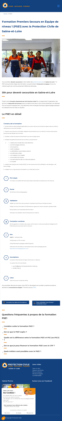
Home (5, 14)
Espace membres (37, 370)
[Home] (16, 6)
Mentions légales (37, 373)
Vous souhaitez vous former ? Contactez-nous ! (45, 303)
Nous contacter (37, 372)
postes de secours (38, 82)
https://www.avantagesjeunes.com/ (19, 248)
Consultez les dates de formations (16, 302)
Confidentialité (36, 375)
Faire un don (36, 368)
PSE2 (34, 287)
